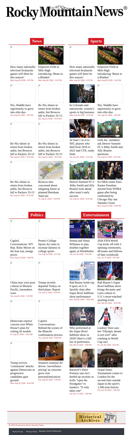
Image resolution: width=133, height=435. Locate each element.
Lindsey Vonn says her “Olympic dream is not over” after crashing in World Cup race (109, 334)
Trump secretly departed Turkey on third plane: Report (49, 286)
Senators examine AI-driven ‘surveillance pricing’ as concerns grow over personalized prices (50, 369)
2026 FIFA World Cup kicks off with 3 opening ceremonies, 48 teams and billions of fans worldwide (109, 247)
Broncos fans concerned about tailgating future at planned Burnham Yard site (49, 188)
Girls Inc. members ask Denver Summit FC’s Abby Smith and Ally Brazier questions (110, 147)
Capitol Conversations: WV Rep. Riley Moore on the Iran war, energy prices (22, 247)
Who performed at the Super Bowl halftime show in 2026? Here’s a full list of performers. (80, 334)
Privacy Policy (31, 432)
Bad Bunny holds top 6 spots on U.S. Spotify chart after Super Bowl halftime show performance (82, 289)
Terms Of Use (17, 432)
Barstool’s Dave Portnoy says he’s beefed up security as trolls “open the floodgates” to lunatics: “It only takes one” (82, 380)
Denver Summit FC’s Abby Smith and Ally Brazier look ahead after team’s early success (82, 188)
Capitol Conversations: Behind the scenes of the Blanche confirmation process (50, 327)
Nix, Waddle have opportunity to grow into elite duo (22, 108)
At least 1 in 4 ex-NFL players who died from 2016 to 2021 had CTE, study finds (82, 147)
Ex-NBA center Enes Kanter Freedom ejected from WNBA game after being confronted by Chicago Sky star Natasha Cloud (109, 192)
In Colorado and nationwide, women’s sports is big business (82, 108)
